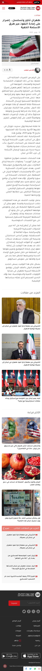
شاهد (16, 641)
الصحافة (37, 626)
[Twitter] (30, 669)
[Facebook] (26, 669)
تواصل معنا (16, 646)
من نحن (37, 646)
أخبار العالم (16, 621)
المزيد (6, 528)
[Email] (39, 669)
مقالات (37, 16)
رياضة (38, 641)
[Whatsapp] (35, 669)
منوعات (18, 631)
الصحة (18, 636)
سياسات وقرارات (33, 631)
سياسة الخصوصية (34, 662)
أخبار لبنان (36, 621)
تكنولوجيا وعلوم (34, 636)
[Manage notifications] (5, 666)
